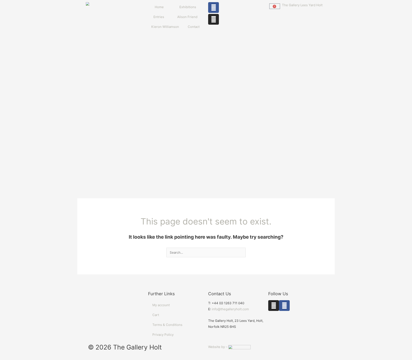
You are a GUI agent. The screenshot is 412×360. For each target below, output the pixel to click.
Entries (158, 17)
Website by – (218, 347)
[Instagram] (213, 19)
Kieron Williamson (165, 27)
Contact (194, 27)
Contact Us (219, 293)
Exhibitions (187, 7)
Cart (155, 315)
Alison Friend (187, 17)
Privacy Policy (163, 335)
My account (161, 305)
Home (159, 7)
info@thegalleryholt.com (230, 309)
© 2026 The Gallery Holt (125, 347)
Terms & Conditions (167, 325)
